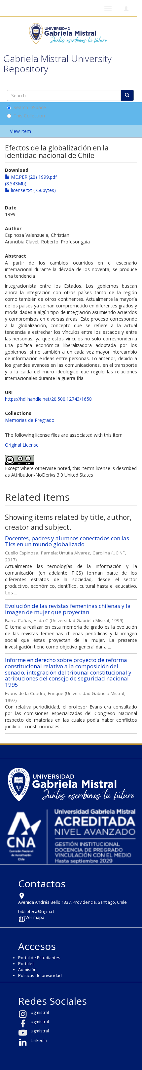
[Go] (127, 95)
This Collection (29, 115)
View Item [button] (21, 131)
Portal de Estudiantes (39, 957)
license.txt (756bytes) (33, 190)
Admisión (27, 969)
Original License (22, 445)
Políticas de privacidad (40, 975)
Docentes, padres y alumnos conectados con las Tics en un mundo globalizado (67, 541)
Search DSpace (30, 107)
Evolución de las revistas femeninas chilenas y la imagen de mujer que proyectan (68, 609)
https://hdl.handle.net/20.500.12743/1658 (48, 399)
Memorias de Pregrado (29, 420)
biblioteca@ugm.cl (36, 911)
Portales (26, 963)
